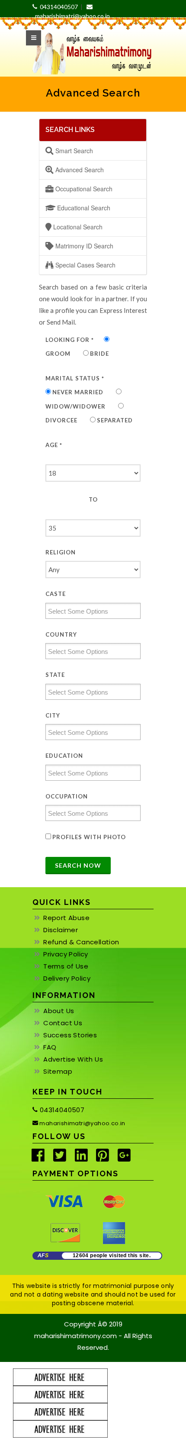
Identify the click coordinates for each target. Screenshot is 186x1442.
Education (64, 755)
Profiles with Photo (89, 837)
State (55, 674)
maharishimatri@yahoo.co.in (81, 1123)
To (93, 499)
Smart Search (73, 150)
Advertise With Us (73, 1059)
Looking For (69, 339)
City (52, 715)
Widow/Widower (75, 406)
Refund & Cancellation (81, 942)
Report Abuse (66, 918)
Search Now (78, 865)
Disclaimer (60, 930)
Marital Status (74, 378)
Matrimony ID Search (83, 245)
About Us (58, 1011)
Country (61, 634)
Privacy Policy (65, 954)
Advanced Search (79, 169)
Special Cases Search (84, 265)
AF (43, 1255)
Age (53, 444)
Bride (99, 353)
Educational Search (82, 207)
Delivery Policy (66, 978)
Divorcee (61, 420)
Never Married (77, 392)
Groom (58, 353)
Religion (60, 552)
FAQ (49, 1047)
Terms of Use (65, 966)
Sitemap (57, 1071)
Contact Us (62, 1023)
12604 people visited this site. (112, 1255)
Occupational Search (83, 188)
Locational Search (77, 226)
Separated (115, 420)
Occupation (66, 796)
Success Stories (70, 1035)
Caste (55, 593)
